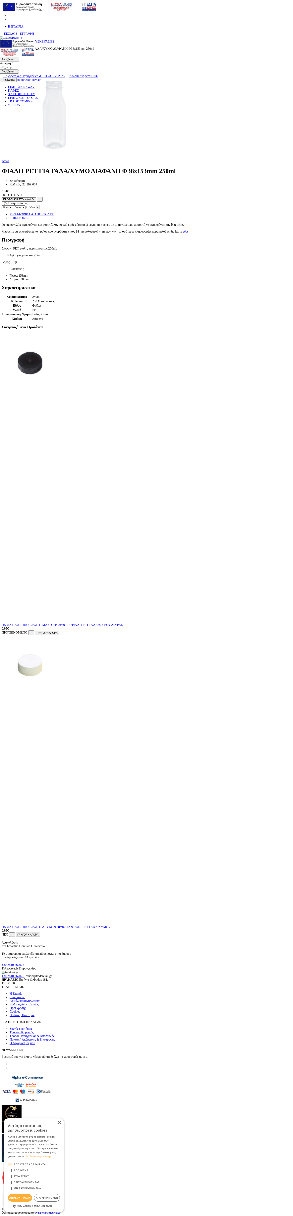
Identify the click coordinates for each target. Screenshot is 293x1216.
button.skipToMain (29, 79)
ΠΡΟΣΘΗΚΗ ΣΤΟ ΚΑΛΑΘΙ (18, 199)
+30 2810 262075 (13, 964)
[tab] (146, 240)
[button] (34, 1206)
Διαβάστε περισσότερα (39, 1156)
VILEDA (14, 105)
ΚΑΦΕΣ (13, 90)
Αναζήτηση (7, 63)
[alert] (34, 1165)
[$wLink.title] (17, 55)
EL (10, 5)
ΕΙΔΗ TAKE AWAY (21, 87)
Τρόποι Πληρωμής (21, 1032)
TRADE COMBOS (20, 101)
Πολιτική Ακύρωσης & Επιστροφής (32, 1039)
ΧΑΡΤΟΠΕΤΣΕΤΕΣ (21, 94)
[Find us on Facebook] (9, 15)
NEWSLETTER (12, 1050)
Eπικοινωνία (17, 997)
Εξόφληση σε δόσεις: (15, 203)
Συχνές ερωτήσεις (21, 1028)
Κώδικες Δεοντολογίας (24, 1004)
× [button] (59, 1122)
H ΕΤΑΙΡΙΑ (16, 26)
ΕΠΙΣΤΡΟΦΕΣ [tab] (19, 218)
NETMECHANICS (48, 1212)
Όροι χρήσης (18, 1008)
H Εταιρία (16, 993)
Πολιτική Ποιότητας (22, 1015)
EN (10, 8)
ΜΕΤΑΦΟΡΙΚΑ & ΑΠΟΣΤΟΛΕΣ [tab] (32, 214)
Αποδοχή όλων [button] (20, 1197)
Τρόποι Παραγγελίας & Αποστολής (32, 1036)
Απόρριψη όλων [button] (47, 1197)
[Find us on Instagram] (9, 19)
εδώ (185, 231)
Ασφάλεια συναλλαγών (24, 1000)
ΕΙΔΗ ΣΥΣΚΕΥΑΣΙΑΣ (23, 97)
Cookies (15, 1011)
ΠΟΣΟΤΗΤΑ (10, 195)
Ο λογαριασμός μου (22, 1043)
